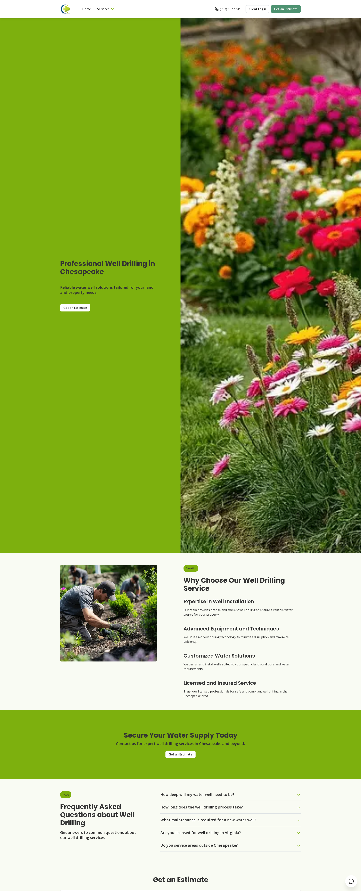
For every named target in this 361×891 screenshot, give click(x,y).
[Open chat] (351, 881)
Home (86, 9)
